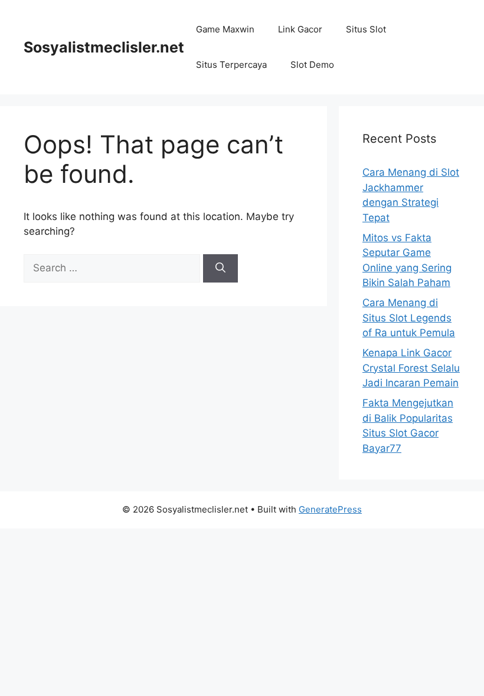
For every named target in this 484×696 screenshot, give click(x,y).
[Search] (220, 268)
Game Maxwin (225, 29)
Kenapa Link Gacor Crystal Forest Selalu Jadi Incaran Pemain (411, 368)
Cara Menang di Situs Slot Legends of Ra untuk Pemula (408, 318)
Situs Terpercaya (231, 64)
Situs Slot (366, 29)
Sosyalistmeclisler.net (104, 47)
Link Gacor (300, 29)
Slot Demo (312, 64)
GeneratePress (330, 509)
